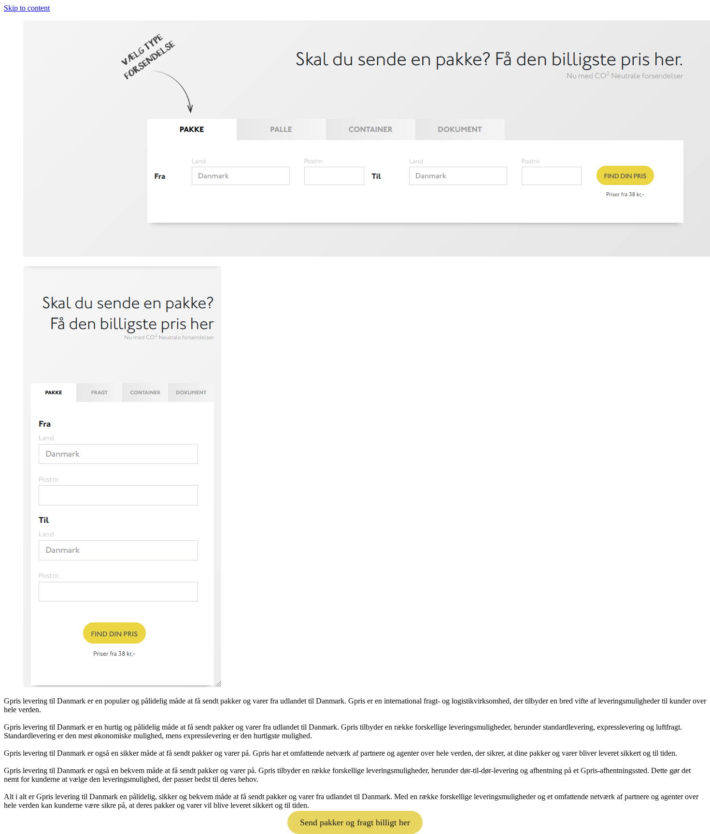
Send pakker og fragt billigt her (355, 822)
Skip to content (27, 8)
